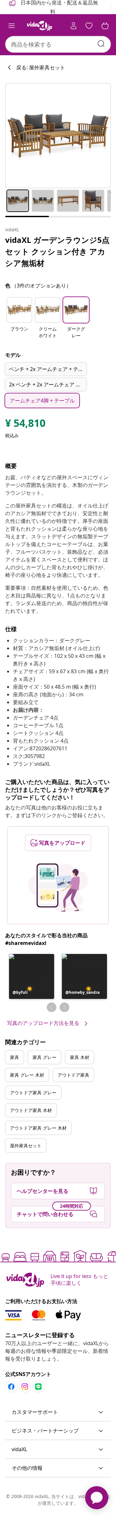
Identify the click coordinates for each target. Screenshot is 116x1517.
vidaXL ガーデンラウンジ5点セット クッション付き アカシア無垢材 (57, 251)
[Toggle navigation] (11, 25)
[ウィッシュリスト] (89, 26)
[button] (19, 318)
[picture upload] (58, 887)
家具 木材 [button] (79, 1057)
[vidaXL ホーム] (40, 26)
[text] (25, 424)
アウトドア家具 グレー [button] (33, 1092)
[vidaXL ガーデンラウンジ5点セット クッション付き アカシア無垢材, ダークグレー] (58, 136)
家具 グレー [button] (44, 1057)
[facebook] (11, 1386)
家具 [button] (14, 1057)
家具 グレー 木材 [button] (27, 1075)
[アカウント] (73, 26)
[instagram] (25, 1386)
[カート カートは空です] (105, 26)
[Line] (38, 1386)
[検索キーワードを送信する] (101, 44)
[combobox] (58, 44)
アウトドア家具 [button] (73, 1075)
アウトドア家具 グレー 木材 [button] (38, 1128)
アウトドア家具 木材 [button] (31, 1110)
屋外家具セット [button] (26, 1145)
